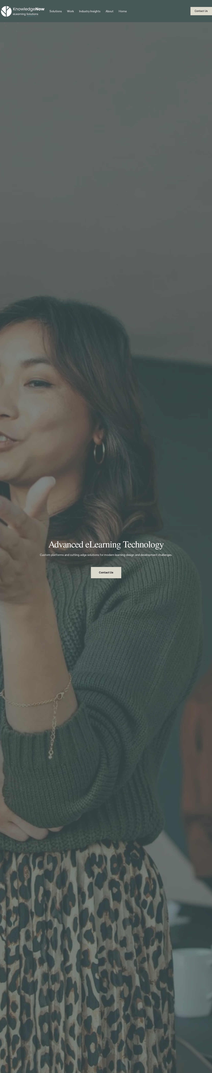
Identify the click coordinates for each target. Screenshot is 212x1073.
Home (123, 11)
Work (70, 11)
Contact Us (201, 11)
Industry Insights (89, 11)
